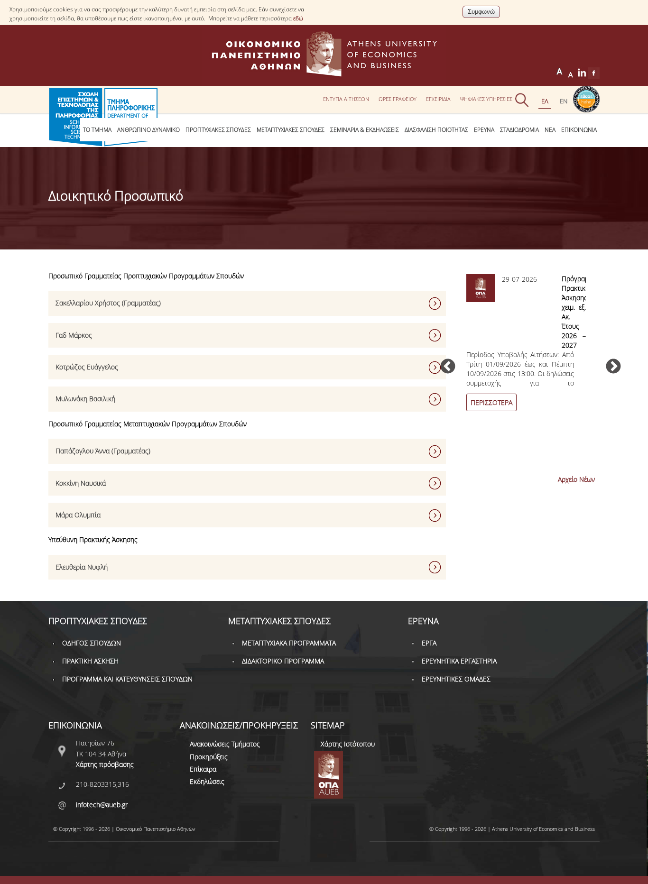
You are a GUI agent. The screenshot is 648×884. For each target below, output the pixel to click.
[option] (530, 348)
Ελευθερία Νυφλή (82, 566)
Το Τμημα (97, 130)
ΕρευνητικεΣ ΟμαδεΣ (456, 678)
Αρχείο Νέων (576, 479)
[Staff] (563, 101)
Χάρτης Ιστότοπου (348, 743)
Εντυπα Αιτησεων (346, 98)
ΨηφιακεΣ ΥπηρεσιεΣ (486, 98)
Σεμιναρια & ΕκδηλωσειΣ (364, 130)
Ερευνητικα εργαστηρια (459, 660)
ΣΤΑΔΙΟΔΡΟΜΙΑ (519, 130)
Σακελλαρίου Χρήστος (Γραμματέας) (108, 302)
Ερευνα (484, 130)
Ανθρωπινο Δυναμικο (148, 130)
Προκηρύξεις (209, 756)
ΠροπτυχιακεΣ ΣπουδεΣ (218, 130)
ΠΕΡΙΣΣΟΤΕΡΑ (491, 402)
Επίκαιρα (203, 769)
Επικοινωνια (579, 130)
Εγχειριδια (438, 98)
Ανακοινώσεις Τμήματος (225, 743)
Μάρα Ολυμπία (78, 514)
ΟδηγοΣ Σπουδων (91, 642)
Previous (448, 367)
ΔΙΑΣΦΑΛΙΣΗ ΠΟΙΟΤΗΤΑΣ (436, 130)
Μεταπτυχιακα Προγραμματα (289, 642)
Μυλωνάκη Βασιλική (85, 398)
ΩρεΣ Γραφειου (398, 98)
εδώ (298, 18)
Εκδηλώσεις (207, 781)
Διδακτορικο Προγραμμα (283, 660)
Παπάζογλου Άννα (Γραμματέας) (103, 450)
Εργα (429, 642)
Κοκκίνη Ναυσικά (81, 483)
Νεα (550, 130)
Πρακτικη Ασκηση (90, 660)
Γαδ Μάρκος (74, 335)
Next (613, 367)
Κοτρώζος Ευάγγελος (87, 366)
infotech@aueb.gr (102, 804)
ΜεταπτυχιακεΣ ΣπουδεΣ (290, 130)
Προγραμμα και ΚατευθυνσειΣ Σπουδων (127, 678)
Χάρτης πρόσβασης (105, 764)
